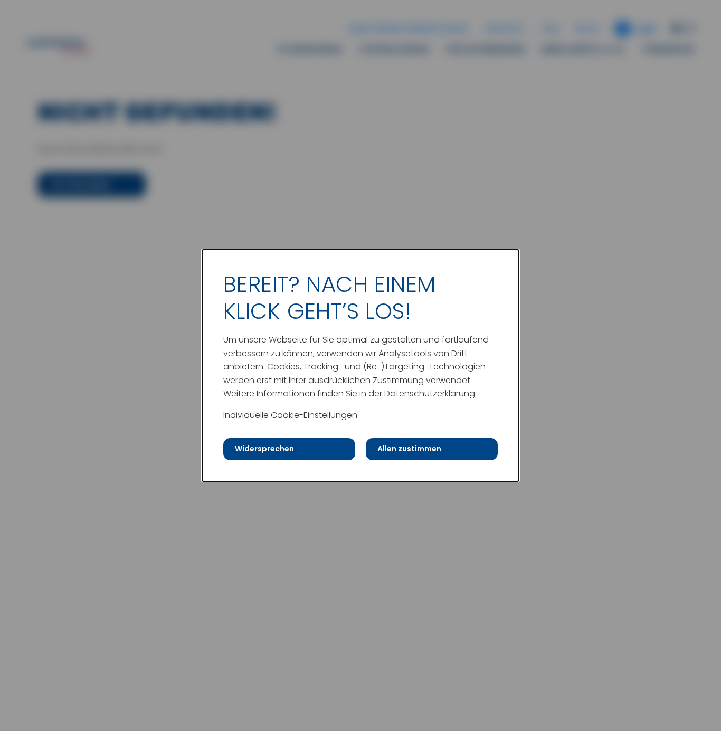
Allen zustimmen (409, 448)
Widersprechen (264, 448)
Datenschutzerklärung (429, 393)
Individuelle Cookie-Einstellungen (290, 415)
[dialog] (360, 365)
